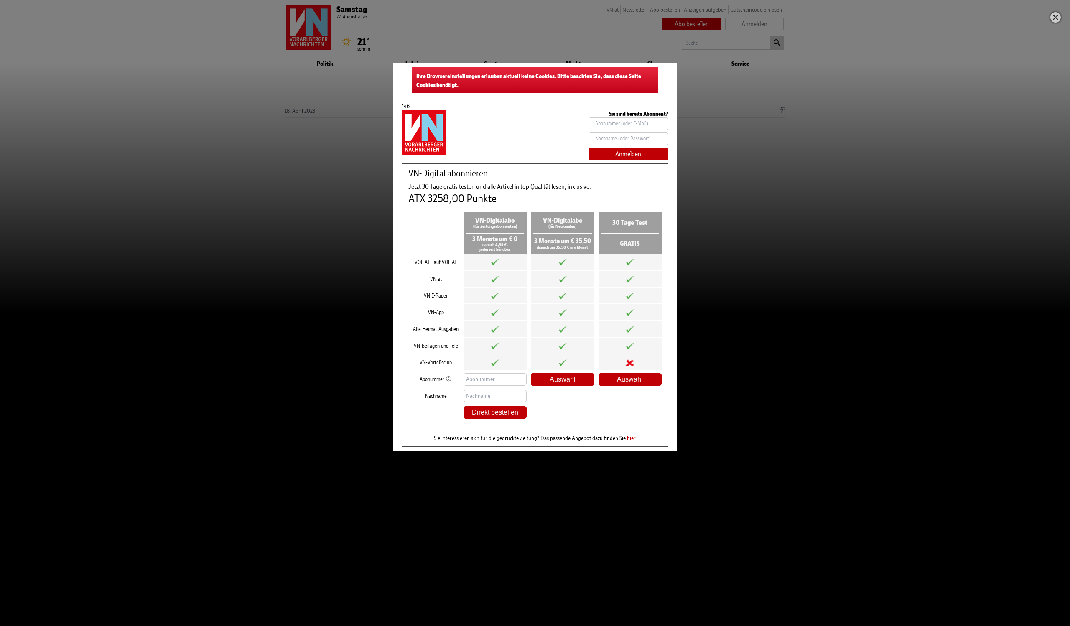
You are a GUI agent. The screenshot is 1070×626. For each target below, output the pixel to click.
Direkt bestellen (495, 412)
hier (631, 438)
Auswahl (563, 379)
